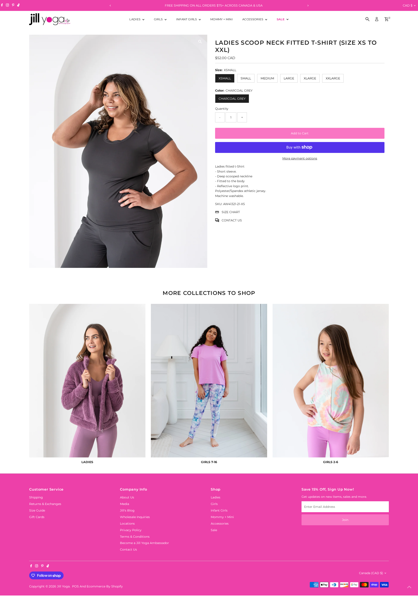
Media (124, 504)
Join (345, 520)
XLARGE (310, 78)
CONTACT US (232, 220)
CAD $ (408, 5)
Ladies (135, 19)
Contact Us (128, 549)
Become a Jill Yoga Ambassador (144, 543)
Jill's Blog (127, 510)
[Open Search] (367, 19)
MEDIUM (267, 78)
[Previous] (110, 5)
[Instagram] (7, 5)
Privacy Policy (131, 530)
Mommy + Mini (221, 19)
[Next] (308, 5)
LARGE (289, 78)
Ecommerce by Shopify (105, 586)
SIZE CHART (231, 212)
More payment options (299, 158)
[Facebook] (2, 5)
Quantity (221, 109)
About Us (127, 497)
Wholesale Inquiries (135, 517)
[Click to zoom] (200, 42)
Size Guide (37, 510)
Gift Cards (36, 517)
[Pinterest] (13, 5)
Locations (127, 523)
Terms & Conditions (135, 537)
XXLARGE (333, 78)
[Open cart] (386, 19)
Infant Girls (187, 19)
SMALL (246, 78)
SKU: (218, 204)
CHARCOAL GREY (232, 99)
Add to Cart (299, 133)
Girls (158, 19)
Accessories (253, 19)
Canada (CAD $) (371, 573)
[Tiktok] (18, 5)
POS (75, 586)
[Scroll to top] (409, 587)
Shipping (36, 497)
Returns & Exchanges (45, 504)
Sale (281, 19)
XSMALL (225, 78)
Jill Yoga (63, 586)
